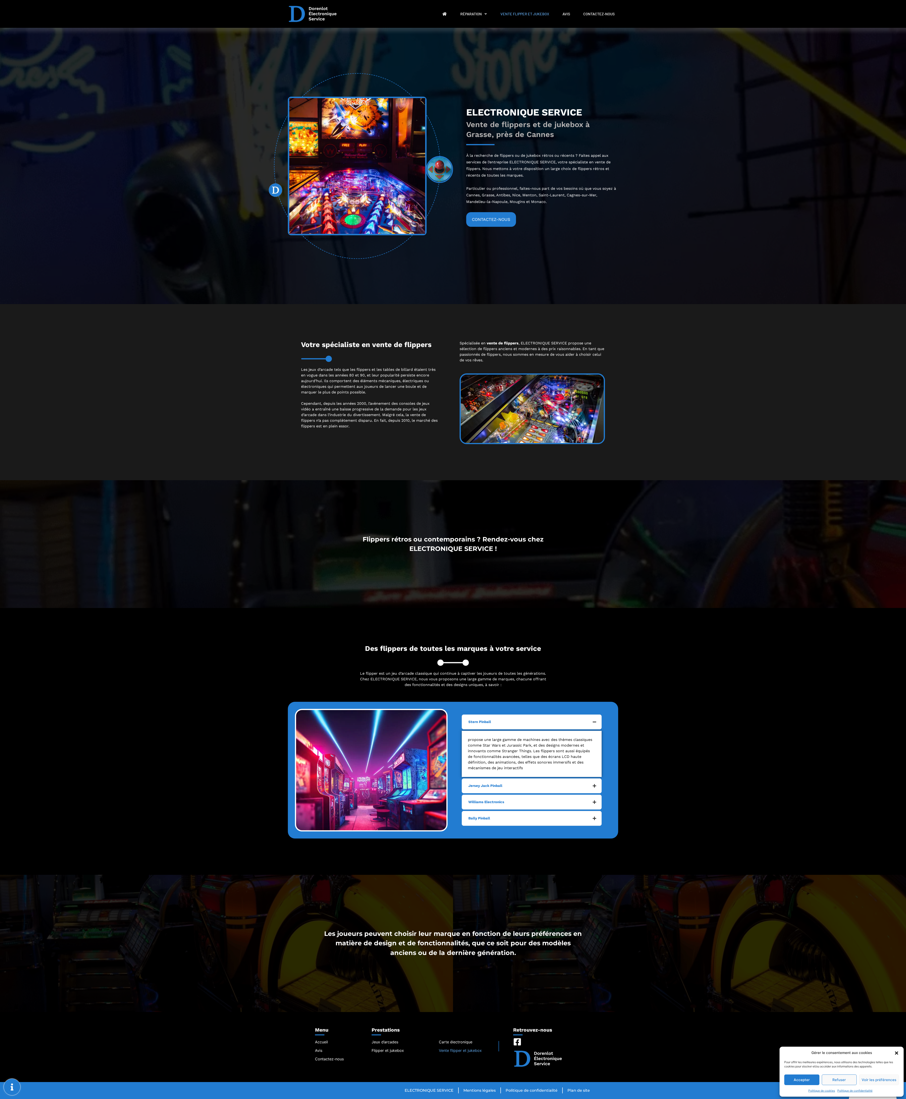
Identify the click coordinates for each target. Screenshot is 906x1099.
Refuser (839, 1080)
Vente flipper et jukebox (524, 14)
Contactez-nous (599, 14)
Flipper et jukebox (388, 1050)
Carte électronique (455, 1042)
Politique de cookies (821, 1090)
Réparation (471, 14)
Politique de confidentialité (854, 1090)
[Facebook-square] (517, 1042)
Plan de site (578, 1090)
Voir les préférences (879, 1080)
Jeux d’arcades (385, 1042)
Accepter (802, 1080)
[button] (896, 1052)
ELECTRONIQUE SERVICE (429, 1090)
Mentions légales (479, 1090)
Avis (566, 14)
